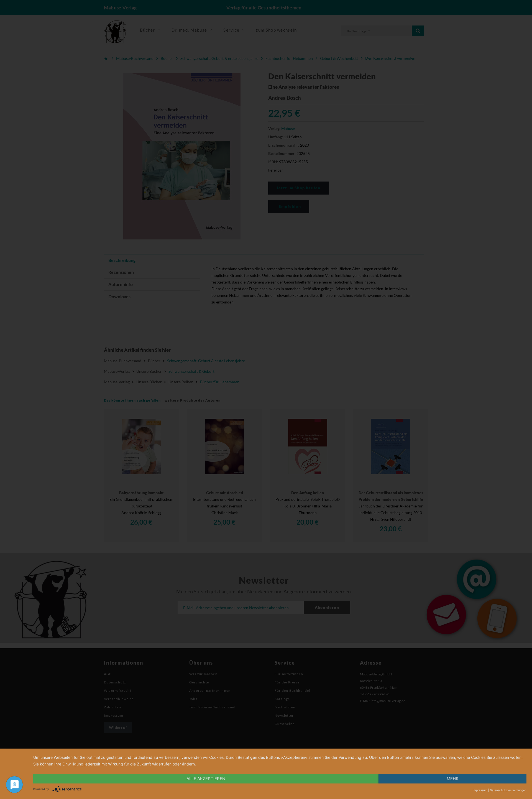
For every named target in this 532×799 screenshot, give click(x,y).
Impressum (480, 790)
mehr (453, 778)
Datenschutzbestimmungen (508, 790)
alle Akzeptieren (205, 778)
